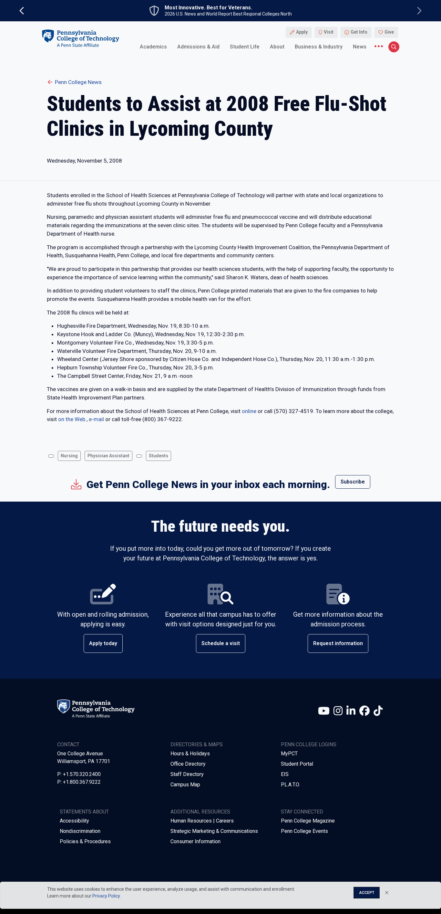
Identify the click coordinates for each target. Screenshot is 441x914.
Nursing (69, 455)
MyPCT (289, 753)
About (277, 47)
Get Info (359, 32)
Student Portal (297, 764)
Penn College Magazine (308, 821)
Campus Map (185, 784)
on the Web (71, 419)
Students (158, 455)
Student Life (245, 47)
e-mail (96, 419)
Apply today (103, 643)
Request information (338, 643)
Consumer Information (195, 841)
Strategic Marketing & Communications (214, 831)
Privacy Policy (106, 895)
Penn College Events (304, 831)
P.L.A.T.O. (290, 784)
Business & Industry (319, 47)
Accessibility (74, 821)
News (359, 47)
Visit (328, 32)
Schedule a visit (220, 643)
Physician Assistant (108, 455)
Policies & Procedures (85, 841)
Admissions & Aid (198, 47)
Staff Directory (187, 774)
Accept (366, 892)
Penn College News (78, 82)
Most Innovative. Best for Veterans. (208, 7)
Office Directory (188, 764)
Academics (153, 47)
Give (389, 32)
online (249, 411)
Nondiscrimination (80, 831)
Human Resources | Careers (202, 821)
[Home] (80, 38)
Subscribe (353, 482)
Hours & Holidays (190, 753)
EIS (285, 774)
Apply (302, 32)
